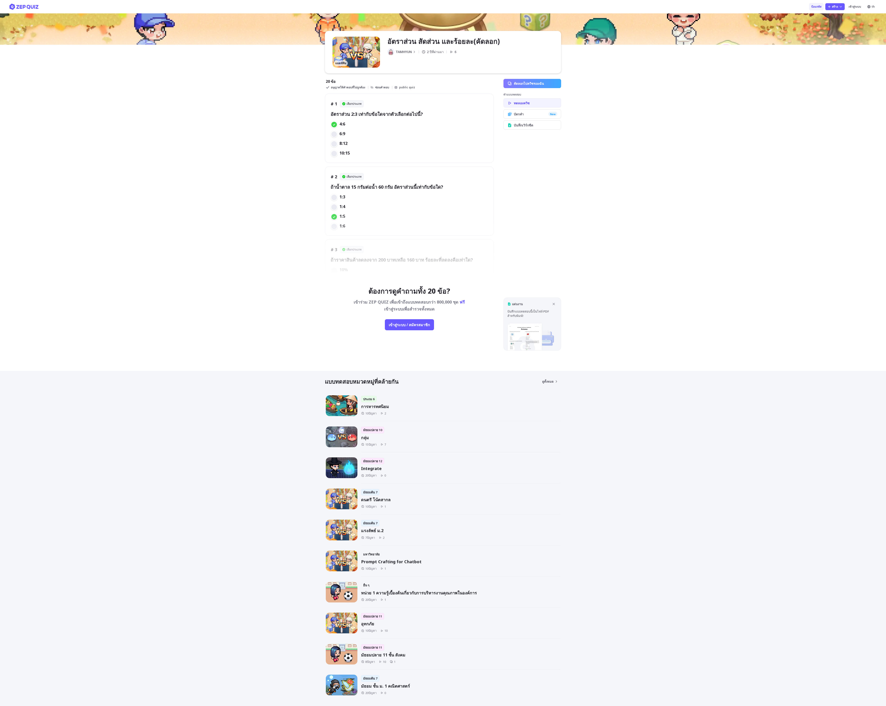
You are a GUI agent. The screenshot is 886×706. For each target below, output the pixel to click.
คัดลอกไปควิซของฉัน (529, 83)
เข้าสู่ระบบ (855, 7)
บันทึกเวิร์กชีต (523, 125)
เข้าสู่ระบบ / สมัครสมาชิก (409, 324)
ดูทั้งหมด (548, 381)
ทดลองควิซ (522, 103)
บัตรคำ (535, 114)
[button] (532, 324)
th (873, 7)
